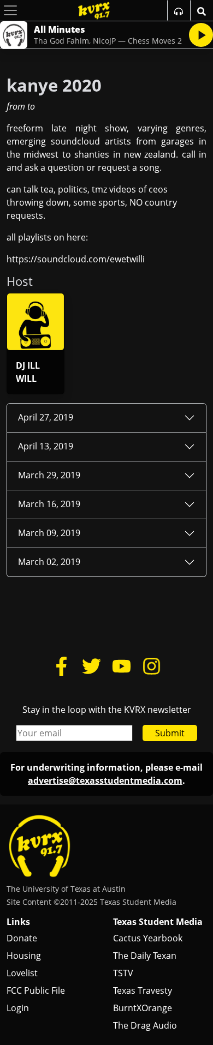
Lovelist (22, 973)
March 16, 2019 (49, 504)
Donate (22, 938)
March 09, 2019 (49, 533)
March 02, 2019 (49, 562)
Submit (170, 733)
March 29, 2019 (49, 475)
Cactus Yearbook (147, 938)
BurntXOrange (142, 1008)
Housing (24, 956)
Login (18, 1008)
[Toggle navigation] (10, 10)
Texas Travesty (142, 990)
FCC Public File (36, 990)
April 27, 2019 (45, 417)
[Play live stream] (201, 35)
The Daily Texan (144, 956)
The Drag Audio (145, 1025)
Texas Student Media (158, 922)
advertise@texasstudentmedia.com (105, 780)
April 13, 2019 (45, 446)
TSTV (123, 973)
